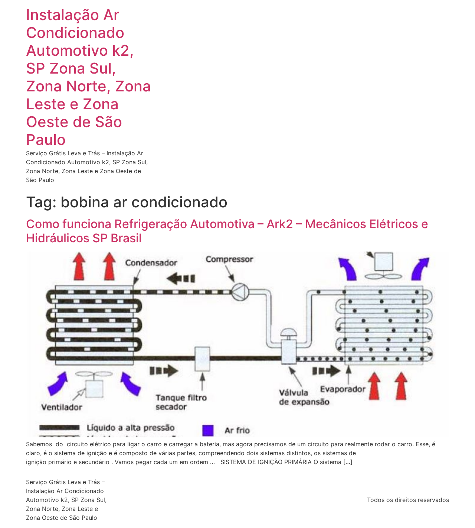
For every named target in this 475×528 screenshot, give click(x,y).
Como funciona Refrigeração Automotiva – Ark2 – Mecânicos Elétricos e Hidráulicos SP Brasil (227, 231)
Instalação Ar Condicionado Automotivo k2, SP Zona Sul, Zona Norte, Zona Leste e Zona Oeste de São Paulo (88, 77)
